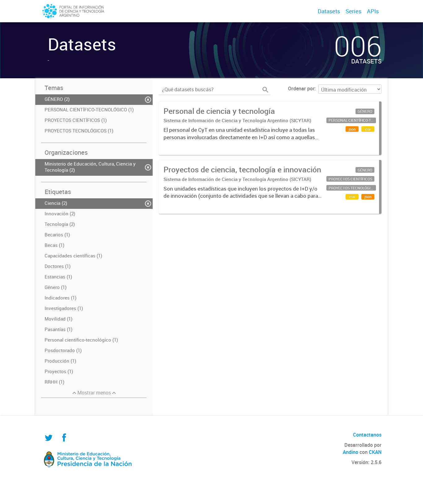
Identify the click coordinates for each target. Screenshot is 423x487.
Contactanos (367, 434)
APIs (373, 11)
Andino (350, 452)
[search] (265, 89)
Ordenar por (301, 88)
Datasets (329, 11)
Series (353, 11)
